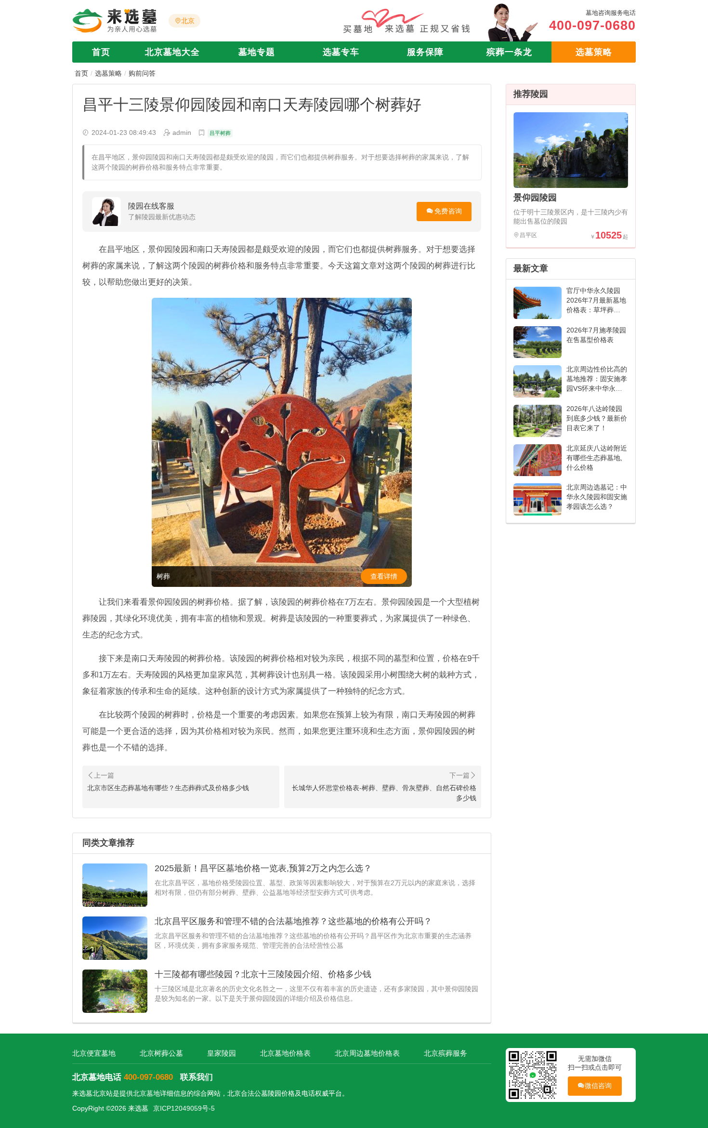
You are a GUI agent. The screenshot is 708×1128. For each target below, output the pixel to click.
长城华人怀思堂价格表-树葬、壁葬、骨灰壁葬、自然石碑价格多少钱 (384, 793)
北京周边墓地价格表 (367, 1053)
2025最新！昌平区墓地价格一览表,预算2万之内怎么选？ (263, 868)
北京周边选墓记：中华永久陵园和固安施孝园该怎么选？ (596, 496)
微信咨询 (598, 1085)
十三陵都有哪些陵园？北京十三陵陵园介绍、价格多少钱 (263, 974)
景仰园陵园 (535, 197)
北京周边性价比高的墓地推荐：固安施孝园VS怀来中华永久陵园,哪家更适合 (596, 383)
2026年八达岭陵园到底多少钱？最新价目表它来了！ (596, 418)
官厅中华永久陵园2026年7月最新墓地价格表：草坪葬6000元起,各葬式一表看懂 (596, 310)
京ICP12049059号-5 (184, 1108)
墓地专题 (256, 52)
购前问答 (142, 73)
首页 (101, 52)
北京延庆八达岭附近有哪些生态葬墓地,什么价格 (596, 457)
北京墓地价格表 (285, 1053)
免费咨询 (448, 211)
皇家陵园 (221, 1053)
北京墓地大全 (172, 52)
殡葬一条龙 (509, 52)
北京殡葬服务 (445, 1053)
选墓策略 (594, 52)
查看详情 (383, 576)
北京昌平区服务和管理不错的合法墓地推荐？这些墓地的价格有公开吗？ (293, 921)
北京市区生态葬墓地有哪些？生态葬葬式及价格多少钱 (168, 788)
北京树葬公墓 (161, 1053)
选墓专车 (341, 52)
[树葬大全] (282, 442)
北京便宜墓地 (94, 1053)
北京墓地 (146, 1093)
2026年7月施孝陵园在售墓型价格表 (596, 335)
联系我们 (196, 1077)
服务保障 (425, 52)
